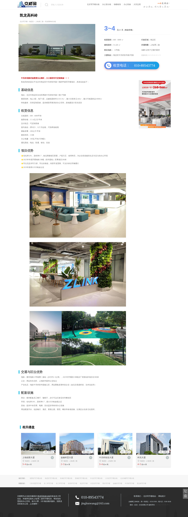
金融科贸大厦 (67, 457)
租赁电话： (121, 65)
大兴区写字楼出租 (111, 478)
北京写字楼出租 (93, 4)
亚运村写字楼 (141, 483)
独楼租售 (117, 4)
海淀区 (31, 21)
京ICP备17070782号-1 (162, 505)
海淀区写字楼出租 (51, 478)
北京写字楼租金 (149, 496)
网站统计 (161, 496)
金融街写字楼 (117, 483)
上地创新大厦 (28, 457)
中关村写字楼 (129, 483)
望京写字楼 (106, 483)
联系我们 (137, 496)
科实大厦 (141, 457)
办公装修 (127, 4)
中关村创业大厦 (106, 457)
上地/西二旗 (39, 21)
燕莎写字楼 (84, 483)
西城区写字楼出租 (81, 478)
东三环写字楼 (60, 483)
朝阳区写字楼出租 (36, 478)
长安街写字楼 (95, 483)
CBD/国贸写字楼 (35, 483)
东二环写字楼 (48, 483)
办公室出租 (106, 4)
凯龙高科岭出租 (43, 496)
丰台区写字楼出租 (96, 478)
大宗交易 (137, 4)
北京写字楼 (23, 21)
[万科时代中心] (155, 128)
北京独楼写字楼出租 (127, 478)
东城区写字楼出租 (66, 478)
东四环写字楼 (72, 483)
